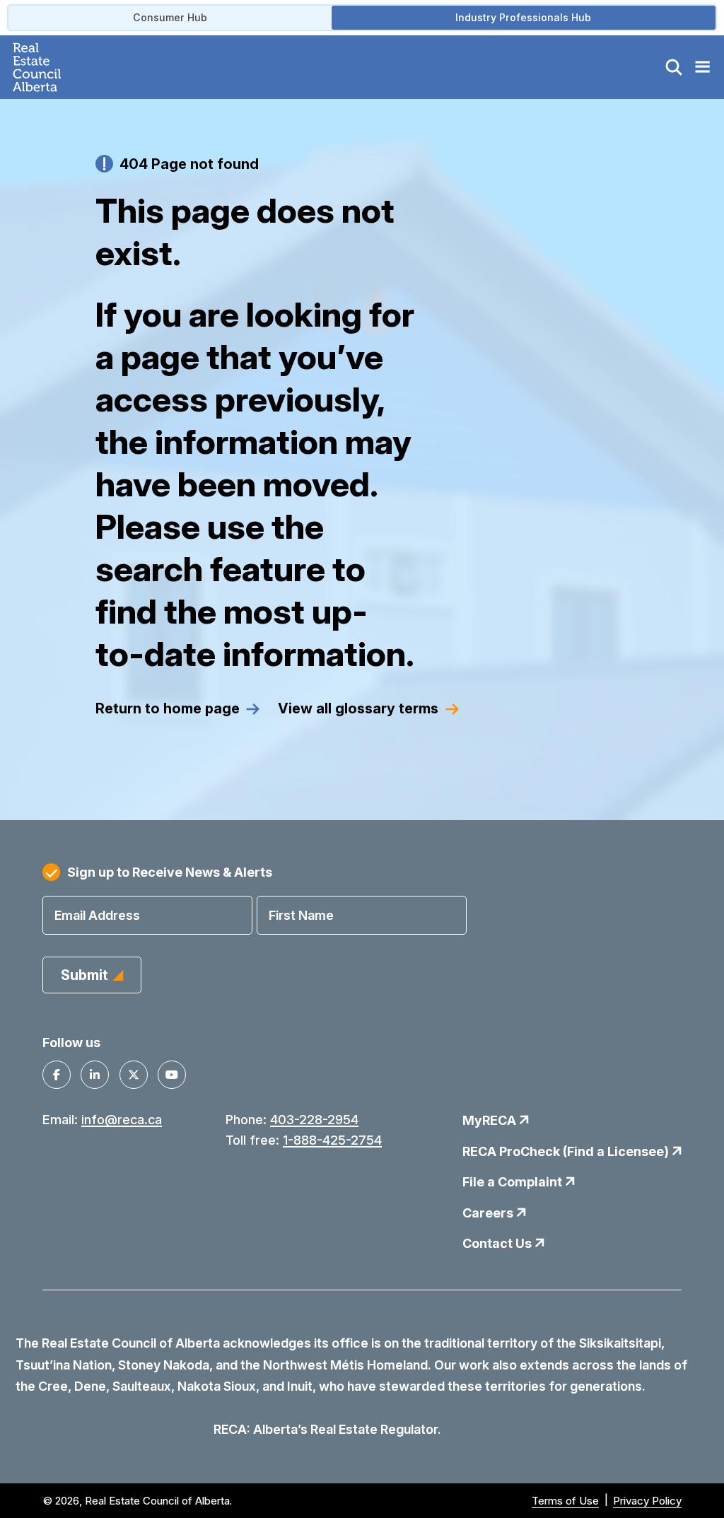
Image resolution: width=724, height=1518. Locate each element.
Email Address (97, 915)
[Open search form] (674, 67)
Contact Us (498, 1243)
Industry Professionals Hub (523, 17)
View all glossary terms (358, 709)
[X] (133, 1075)
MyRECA (490, 1120)
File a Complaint (513, 1181)
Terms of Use (565, 1500)
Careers (489, 1212)
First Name (301, 915)
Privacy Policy (647, 1500)
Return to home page (167, 709)
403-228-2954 (314, 1119)
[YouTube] (172, 1075)
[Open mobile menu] (702, 67)
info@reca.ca (121, 1119)
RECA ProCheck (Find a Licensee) (567, 1151)
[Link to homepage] (53, 67)
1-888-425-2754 (332, 1140)
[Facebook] (56, 1075)
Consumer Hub (170, 17)
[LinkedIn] (95, 1075)
